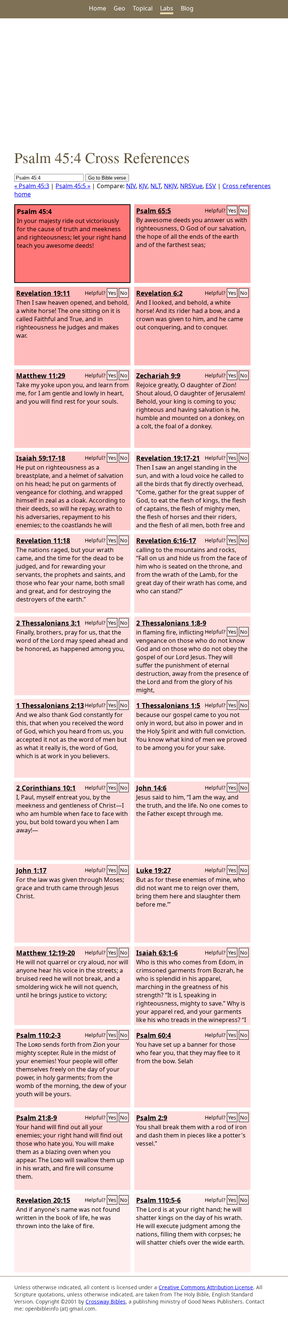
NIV (131, 186)
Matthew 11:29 (40, 375)
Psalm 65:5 (153, 210)
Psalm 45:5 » (73, 186)
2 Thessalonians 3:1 (48, 622)
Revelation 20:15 (43, 1200)
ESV (211, 186)
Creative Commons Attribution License (206, 1287)
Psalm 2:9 (151, 1117)
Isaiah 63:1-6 (157, 952)
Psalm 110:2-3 (38, 1035)
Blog (187, 8)
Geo (119, 8)
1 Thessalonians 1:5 (168, 705)
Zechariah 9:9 (158, 375)
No (244, 210)
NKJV (170, 186)
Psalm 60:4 (153, 1035)
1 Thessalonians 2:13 (50, 705)
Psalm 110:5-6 (158, 1200)
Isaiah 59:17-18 (40, 457)
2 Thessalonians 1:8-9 (171, 622)
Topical (143, 8)
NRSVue (191, 186)
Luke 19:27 (153, 870)
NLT (155, 186)
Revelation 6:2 (159, 293)
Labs (166, 8)
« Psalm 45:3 (31, 186)
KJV (143, 186)
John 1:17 (31, 870)
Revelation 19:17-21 (168, 457)
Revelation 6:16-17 (166, 540)
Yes (232, 210)
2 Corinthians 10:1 (46, 787)
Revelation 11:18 (43, 540)
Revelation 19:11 (43, 293)
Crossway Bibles (106, 1301)
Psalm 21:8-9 (36, 1117)
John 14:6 (151, 787)
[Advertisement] (144, 82)
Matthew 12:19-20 (45, 952)
